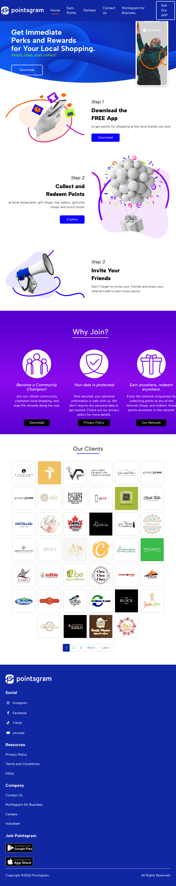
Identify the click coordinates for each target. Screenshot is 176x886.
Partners (89, 10)
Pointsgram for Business (133, 10)
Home (55, 10)
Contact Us (109, 10)
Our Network (151, 423)
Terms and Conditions (22, 764)
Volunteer (13, 824)
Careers (11, 814)
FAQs (10, 773)
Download (27, 70)
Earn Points (71, 10)
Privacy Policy (94, 423)
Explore (72, 219)
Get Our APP (164, 10)
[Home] (24, 10)
